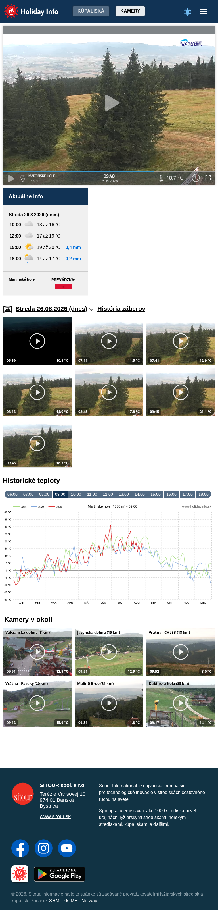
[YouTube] (67, 849)
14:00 (140, 494)
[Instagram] (44, 849)
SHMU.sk (58, 900)
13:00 (124, 494)
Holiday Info (26, 7)
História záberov (121, 308)
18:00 (203, 494)
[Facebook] (20, 849)
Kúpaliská (90, 11)
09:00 (60, 494)
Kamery (130, 11)
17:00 (188, 494)
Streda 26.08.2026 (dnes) (51, 308)
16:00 (171, 494)
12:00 (108, 494)
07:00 (28, 494)
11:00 (92, 494)
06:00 (12, 494)
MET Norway (84, 900)
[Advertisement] (154, 241)
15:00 (155, 494)
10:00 (76, 494)
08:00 (44, 494)
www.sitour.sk (55, 816)
